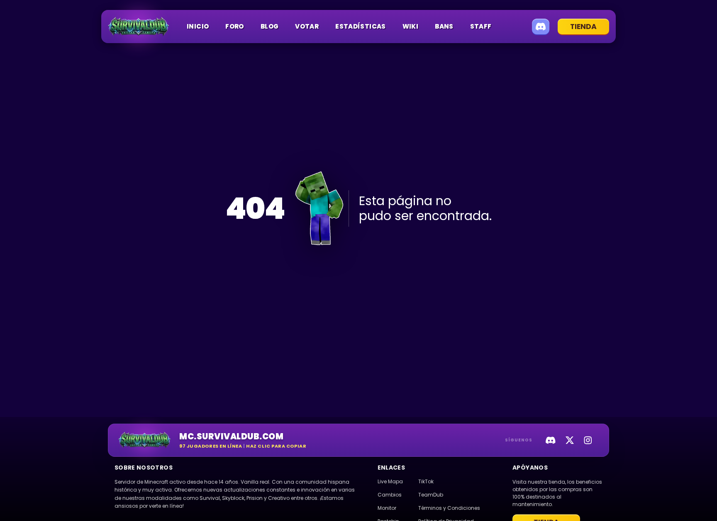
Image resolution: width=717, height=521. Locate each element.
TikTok (426, 481)
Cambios (390, 494)
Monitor (387, 507)
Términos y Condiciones (449, 507)
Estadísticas (360, 26)
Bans (444, 26)
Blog (270, 26)
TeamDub (430, 494)
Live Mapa (390, 481)
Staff (481, 26)
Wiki (410, 26)
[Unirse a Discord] (540, 26)
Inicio (198, 26)
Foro (234, 26)
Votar (307, 26)
